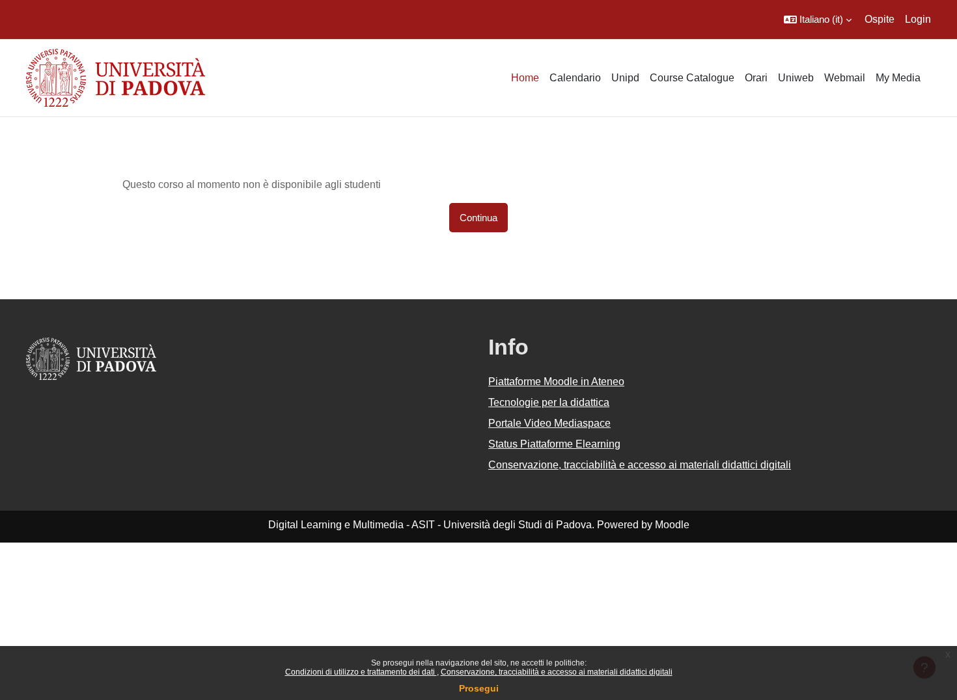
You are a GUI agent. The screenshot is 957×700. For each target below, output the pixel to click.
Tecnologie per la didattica (548, 402)
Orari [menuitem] (756, 77)
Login (918, 19)
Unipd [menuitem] (625, 77)
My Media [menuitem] (898, 77)
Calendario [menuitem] (575, 77)
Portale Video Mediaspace (549, 423)
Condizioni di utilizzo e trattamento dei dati (361, 672)
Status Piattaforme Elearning (554, 444)
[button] (817, 19)
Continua (478, 217)
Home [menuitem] (525, 77)
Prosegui (479, 688)
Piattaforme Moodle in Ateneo (556, 381)
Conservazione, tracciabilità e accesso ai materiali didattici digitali (557, 672)
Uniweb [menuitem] (796, 77)
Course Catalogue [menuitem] (692, 77)
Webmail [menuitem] (844, 77)
